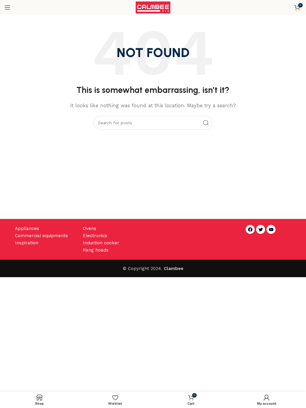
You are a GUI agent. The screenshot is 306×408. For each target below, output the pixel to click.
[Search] (206, 123)
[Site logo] (153, 7)
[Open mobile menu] (7, 7)
